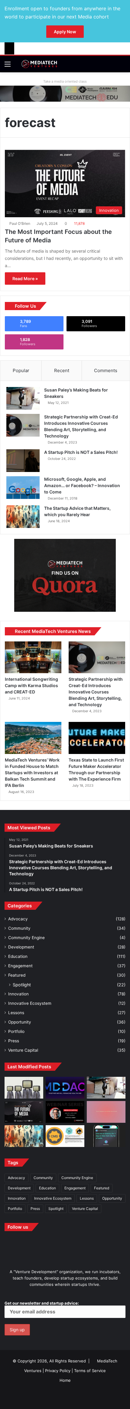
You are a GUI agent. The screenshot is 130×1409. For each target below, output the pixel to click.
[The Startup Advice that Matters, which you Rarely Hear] (23, 516)
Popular (21, 370)
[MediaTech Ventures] (39, 64)
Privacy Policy (57, 1370)
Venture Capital (23, 1050)
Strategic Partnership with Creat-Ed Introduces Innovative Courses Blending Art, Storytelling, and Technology (96, 692)
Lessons (16, 1012)
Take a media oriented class (65, 81)
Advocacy (18, 918)
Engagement (20, 965)
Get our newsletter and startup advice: (42, 1303)
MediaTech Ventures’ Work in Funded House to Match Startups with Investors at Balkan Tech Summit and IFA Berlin (32, 772)
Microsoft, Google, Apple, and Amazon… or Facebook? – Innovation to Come (82, 485)
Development (21, 947)
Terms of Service (90, 1370)
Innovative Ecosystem (29, 1003)
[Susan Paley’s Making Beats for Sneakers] (23, 398)
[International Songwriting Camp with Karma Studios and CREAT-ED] (33, 657)
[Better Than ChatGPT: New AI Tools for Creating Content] (106, 1136)
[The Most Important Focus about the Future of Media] (24, 1112)
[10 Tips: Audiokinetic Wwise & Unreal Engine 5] (106, 1112)
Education (18, 956)
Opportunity (19, 1022)
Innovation (18, 993)
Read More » (25, 278)
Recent (61, 370)
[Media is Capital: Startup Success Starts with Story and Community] (65, 1112)
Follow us (18, 1227)
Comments (105, 370)
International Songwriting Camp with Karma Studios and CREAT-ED (31, 685)
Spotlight (22, 984)
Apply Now (65, 31)
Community (19, 928)
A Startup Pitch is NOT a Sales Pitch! (81, 452)
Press (13, 1040)
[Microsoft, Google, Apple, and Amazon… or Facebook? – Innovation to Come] (23, 487)
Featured (16, 975)
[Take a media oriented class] (65, 93)
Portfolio (16, 1031)
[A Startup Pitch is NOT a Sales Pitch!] (23, 460)
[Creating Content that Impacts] (65, 1136)
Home (65, 1380)
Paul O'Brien (19, 223)
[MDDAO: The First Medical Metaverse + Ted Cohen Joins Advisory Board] (65, 1088)
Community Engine (26, 937)
